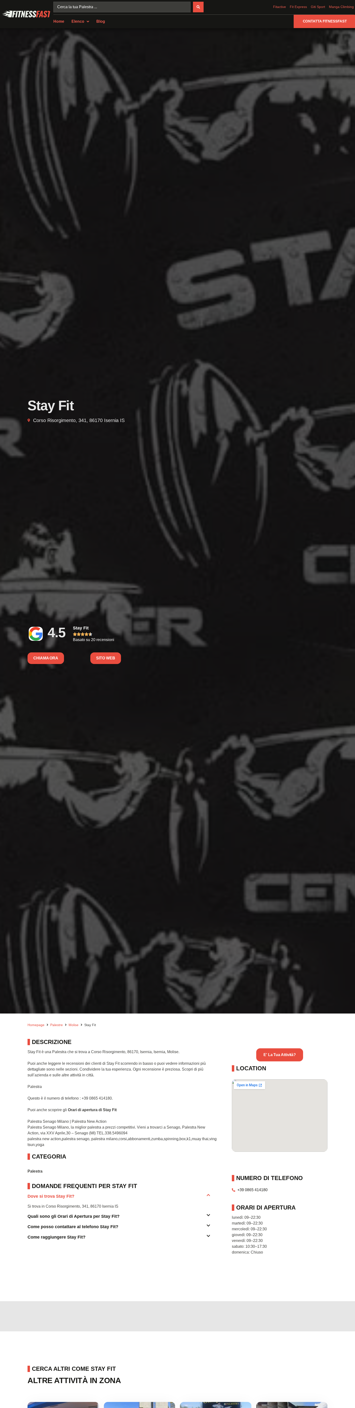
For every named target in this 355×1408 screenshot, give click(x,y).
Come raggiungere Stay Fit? (56, 1237)
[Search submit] (198, 7)
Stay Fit (81, 628)
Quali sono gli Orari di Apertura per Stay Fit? (74, 1216)
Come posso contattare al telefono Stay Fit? (73, 1226)
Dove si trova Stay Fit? (51, 1196)
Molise (73, 1025)
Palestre (56, 1025)
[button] (119, 1198)
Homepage (36, 1025)
